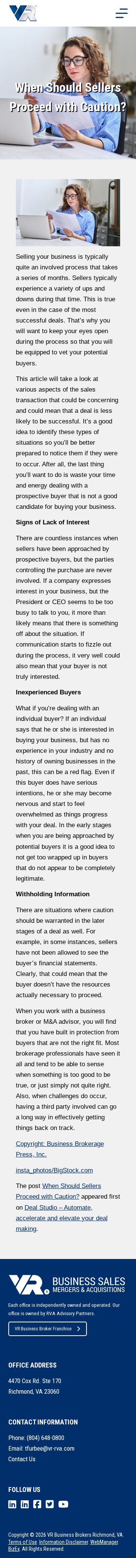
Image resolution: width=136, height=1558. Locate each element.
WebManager (104, 1542)
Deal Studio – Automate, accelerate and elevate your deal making (62, 1218)
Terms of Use (22, 1542)
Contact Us (22, 1459)
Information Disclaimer (63, 1542)
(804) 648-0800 (45, 1438)
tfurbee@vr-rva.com (49, 1448)
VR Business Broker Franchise (43, 1328)
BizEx (14, 1549)
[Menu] (122, 13)
